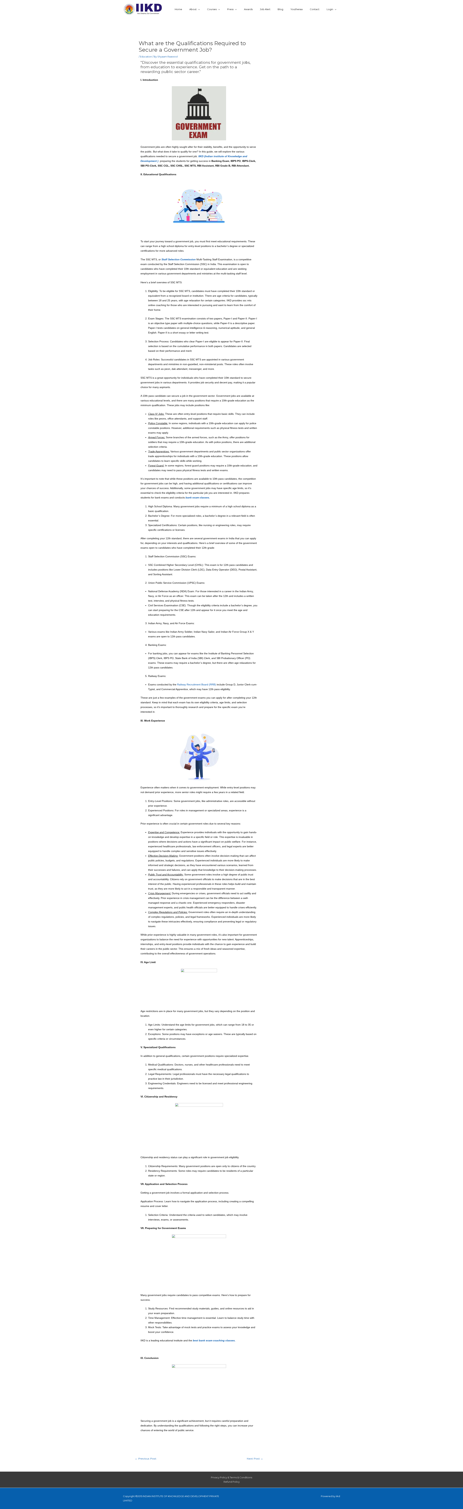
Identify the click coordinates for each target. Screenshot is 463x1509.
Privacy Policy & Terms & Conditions (231, 1477)
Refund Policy (232, 1481)
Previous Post (145, 1458)
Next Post (255, 1458)
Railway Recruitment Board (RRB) (196, 684)
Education (146, 56)
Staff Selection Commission (179, 259)
